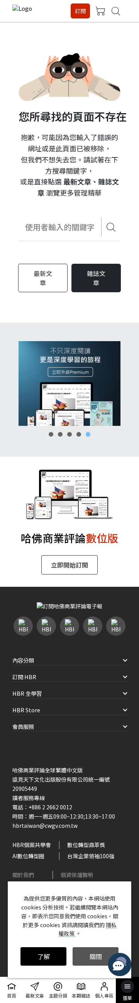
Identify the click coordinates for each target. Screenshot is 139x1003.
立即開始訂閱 (69, 564)
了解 (43, 956)
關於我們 (23, 875)
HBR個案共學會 (31, 845)
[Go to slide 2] (60, 434)
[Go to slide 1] (51, 434)
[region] (69, 383)
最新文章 (77, 181)
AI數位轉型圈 (28, 856)
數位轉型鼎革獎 (86, 845)
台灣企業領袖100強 (90, 856)
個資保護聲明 (77, 875)
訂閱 (80, 11)
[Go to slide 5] (88, 434)
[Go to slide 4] (78, 434)
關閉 (96, 956)
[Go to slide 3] (69, 434)
